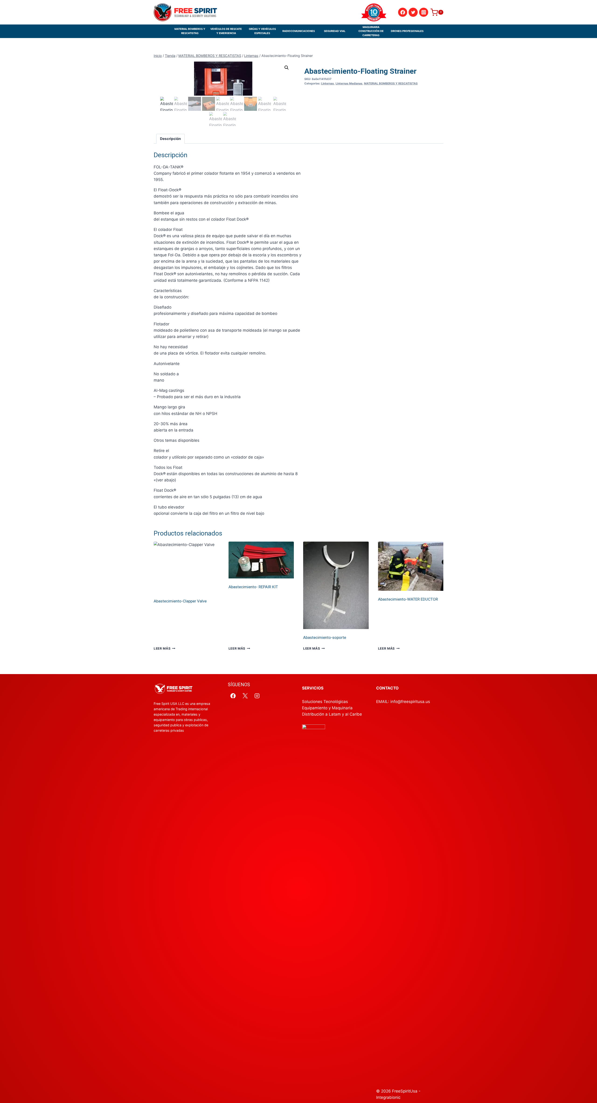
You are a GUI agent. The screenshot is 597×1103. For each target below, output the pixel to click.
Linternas (327, 83)
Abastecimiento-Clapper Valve (180, 601)
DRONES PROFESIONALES (407, 31)
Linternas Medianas (349, 83)
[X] (245, 695)
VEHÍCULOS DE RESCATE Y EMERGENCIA (226, 31)
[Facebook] (402, 12)
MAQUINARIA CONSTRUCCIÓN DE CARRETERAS (371, 31)
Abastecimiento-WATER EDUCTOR (408, 599)
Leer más (162, 648)
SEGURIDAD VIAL (334, 31)
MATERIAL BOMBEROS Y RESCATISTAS (189, 31)
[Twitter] (413, 12)
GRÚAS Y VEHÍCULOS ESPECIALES (262, 31)
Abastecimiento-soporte (324, 637)
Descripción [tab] (170, 138)
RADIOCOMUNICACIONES (298, 31)
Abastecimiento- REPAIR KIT (253, 587)
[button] (286, 67)
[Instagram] (423, 12)
